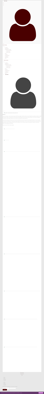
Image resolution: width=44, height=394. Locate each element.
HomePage (6, 47)
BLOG (5, 53)
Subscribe (5, 389)
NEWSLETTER (6, 57)
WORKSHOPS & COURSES (8, 49)
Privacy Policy (22, 372)
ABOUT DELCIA (7, 48)
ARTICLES (6, 54)
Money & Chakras (8, 52)
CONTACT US (6, 56)
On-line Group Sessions (9, 50)
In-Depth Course (8, 51)
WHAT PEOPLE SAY (7, 55)
